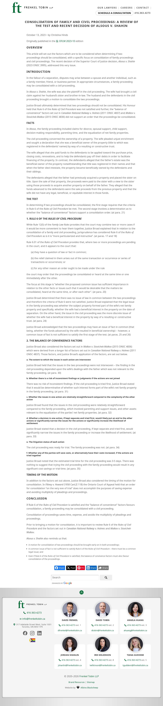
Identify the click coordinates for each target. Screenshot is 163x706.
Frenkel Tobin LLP (89, 676)
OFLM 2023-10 (66, 41)
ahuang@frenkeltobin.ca (135, 630)
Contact (142, 7)
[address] (14, 624)
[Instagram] (32, 633)
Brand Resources (77, 682)
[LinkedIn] (39, 633)
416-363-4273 (34, 612)
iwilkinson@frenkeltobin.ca (102, 665)
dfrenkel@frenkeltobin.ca (70, 630)
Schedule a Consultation (114, 13)
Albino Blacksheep (89, 687)
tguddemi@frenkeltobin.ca (135, 665)
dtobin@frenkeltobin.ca (102, 630)
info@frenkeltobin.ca (33, 618)
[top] (81, 592)
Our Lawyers (107, 7)
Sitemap (91, 682)
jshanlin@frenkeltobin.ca (70, 665)
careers (127, 7)
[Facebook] (25, 633)
